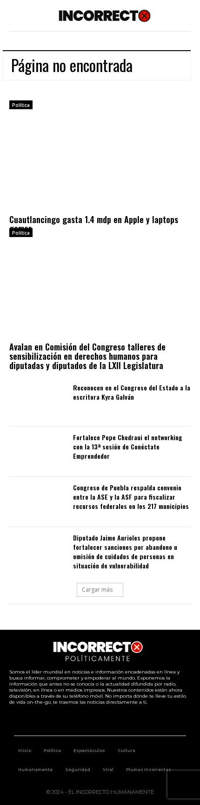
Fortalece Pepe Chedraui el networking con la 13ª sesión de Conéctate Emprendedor (127, 446)
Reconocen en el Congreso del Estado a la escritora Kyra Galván (131, 392)
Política (21, 105)
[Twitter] (89, 720)
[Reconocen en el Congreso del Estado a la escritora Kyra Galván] (36, 402)
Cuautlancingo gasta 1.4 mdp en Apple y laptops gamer (93, 224)
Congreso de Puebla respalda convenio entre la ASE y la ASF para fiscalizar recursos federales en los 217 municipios (131, 496)
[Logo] (105, 15)
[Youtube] (110, 720)
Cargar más (97, 590)
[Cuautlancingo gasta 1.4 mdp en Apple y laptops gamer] (100, 164)
